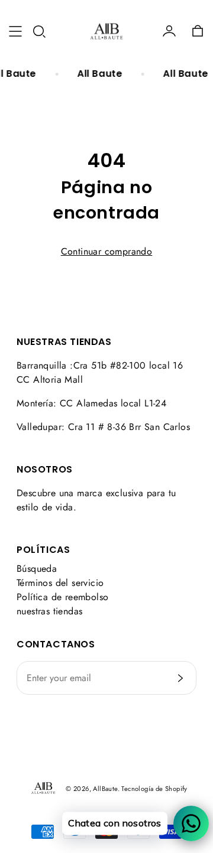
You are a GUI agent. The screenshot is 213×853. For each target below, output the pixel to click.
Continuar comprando (107, 251)
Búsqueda (37, 568)
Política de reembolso (62, 597)
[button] (39, 31)
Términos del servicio (60, 583)
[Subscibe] (180, 678)
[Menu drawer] (15, 31)
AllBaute (105, 788)
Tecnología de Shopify (154, 788)
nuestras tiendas (49, 611)
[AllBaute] (106, 31)
